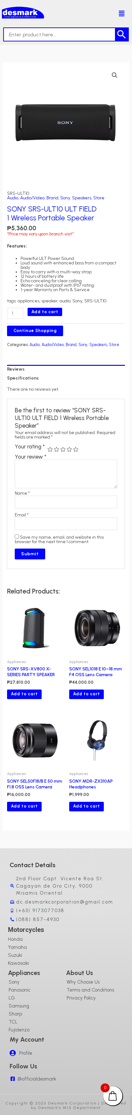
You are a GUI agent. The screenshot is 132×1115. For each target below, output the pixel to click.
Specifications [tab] (23, 378)
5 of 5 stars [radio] (75, 449)
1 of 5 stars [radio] (50, 449)
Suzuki (15, 955)
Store (98, 198)
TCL (13, 1022)
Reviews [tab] (16, 369)
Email (22, 515)
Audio (12, 198)
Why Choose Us (83, 982)
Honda (15, 939)
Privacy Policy (81, 998)
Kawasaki (18, 963)
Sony (65, 198)
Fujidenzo (19, 1030)
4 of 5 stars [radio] (69, 449)
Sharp (15, 1014)
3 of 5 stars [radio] (63, 449)
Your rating (30, 447)
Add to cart (44, 311)
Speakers (81, 198)
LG (12, 998)
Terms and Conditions (90, 990)
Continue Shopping (35, 330)
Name (22, 493)
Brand (52, 198)
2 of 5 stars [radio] (56, 449)
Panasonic (19, 990)
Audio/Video (32, 198)
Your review (30, 457)
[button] (119, 13)
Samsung (19, 1006)
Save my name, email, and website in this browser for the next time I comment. (59, 539)
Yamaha (17, 947)
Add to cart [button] (24, 693)
